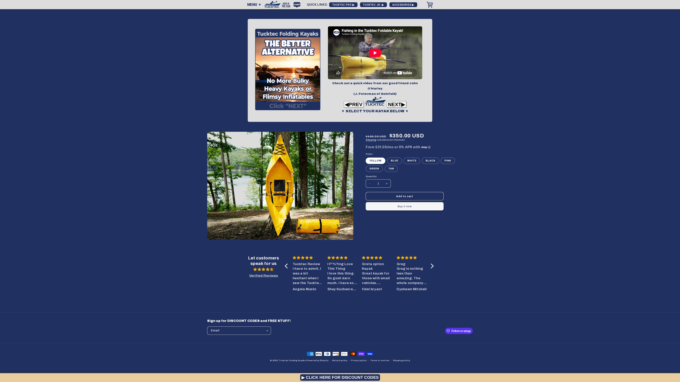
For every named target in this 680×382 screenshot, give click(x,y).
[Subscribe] (267, 330)
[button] (287, 266)
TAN (391, 168)
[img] (263, 269)
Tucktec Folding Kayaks (292, 360)
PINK (447, 160)
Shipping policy (401, 360)
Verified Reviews (263, 275)
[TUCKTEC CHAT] (298, 4)
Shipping (371, 140)
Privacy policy (359, 360)
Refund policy (339, 360)
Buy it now (405, 206)
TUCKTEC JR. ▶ (373, 4)
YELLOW (375, 160)
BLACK (430, 160)
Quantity (371, 176)
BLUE (394, 160)
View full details (380, 219)
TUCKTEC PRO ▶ (343, 4)
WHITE (411, 160)
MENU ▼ (254, 4)
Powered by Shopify (317, 360)
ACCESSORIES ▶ (403, 4)
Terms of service (379, 360)
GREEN (374, 168)
